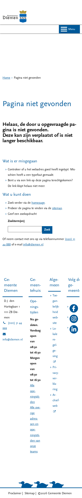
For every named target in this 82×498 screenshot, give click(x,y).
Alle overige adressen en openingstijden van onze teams (35, 429)
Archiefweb (56, 401)
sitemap (57, 208)
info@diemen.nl (33, 244)
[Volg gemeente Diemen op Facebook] (74, 311)
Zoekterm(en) (16, 221)
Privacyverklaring (56, 378)
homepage (38, 203)
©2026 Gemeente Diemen (55, 493)
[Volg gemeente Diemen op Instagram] (74, 322)
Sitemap (30, 493)
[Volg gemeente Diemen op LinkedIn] (74, 332)
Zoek (47, 229)
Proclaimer (14, 493)
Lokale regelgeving (55, 342)
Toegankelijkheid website (56, 309)
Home (6, 78)
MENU (71, 29)
